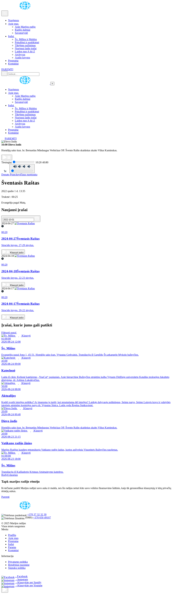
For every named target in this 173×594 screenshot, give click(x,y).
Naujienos (13, 20)
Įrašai (11, 36)
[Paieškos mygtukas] (4, 73)
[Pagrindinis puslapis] (25, 8)
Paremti (5, 496)
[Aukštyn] (4, 590)
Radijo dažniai (22, 29)
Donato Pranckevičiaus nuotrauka (19, 174)
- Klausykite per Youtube (28, 585)
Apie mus (13, 23)
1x (5, 171)
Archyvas (20, 54)
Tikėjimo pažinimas (25, 45)
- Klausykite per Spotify (28, 582)
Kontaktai (13, 63)
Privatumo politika (18, 561)
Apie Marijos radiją (25, 26)
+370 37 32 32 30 (36, 514)
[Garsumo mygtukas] (22, 168)
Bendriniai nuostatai (18, 564)
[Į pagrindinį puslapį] (25, 83)
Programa (13, 60)
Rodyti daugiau (9, 474)
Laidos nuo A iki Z (25, 51)
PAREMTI (7, 69)
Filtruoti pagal (9, 332)
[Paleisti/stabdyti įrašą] (6, 157)
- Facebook (21, 576)
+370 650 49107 (42, 517)
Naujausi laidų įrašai (25, 48)
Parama (12, 547)
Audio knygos (22, 57)
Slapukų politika (17, 567)
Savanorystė (21, 32)
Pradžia (12, 535)
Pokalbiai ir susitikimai (27, 42)
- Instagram (21, 579)
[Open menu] (4, 13)
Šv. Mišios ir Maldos (26, 39)
